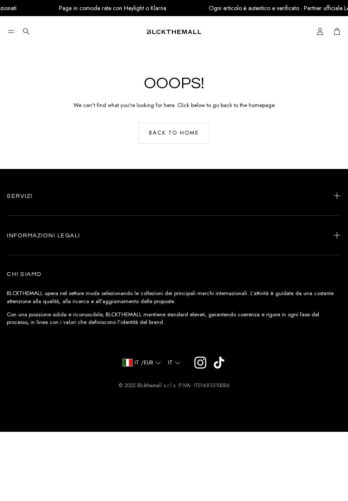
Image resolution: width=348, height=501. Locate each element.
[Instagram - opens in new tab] (200, 363)
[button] (11, 31)
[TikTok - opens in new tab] (219, 363)
